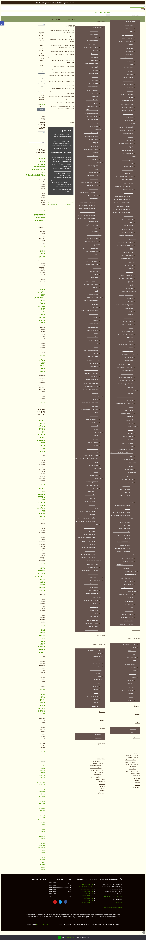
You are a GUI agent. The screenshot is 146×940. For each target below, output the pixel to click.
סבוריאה (43, 822)
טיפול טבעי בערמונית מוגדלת (86, 884)
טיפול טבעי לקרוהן (42, 254)
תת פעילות (43, 869)
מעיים (43, 817)
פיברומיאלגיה (40, 845)
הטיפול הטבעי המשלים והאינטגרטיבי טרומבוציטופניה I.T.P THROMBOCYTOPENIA (35, 167)
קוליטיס (43, 857)
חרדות (42, 789)
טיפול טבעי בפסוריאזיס (87, 891)
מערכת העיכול (41, 820)
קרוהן (43, 862)
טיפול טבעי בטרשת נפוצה (87, 890)
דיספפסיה (43, 780)
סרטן (43, 834)
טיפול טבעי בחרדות (88, 899)
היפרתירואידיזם (41, 782)
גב (39, 775)
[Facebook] (65, 902)
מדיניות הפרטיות (70, 937)
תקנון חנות (69, 924)
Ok (60, 937)
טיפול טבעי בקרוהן (88, 897)
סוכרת (43, 829)
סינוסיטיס (43, 831)
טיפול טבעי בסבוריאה (88, 893)
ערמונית (43, 839)
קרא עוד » (42, 210)
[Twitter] (60, 902)
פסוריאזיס (41, 848)
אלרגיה (43, 766)
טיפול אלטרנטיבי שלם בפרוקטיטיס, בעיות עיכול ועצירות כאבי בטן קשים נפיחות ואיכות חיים (39, 306)
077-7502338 (56, 3)
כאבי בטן (42, 803)
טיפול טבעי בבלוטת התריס (87, 895)
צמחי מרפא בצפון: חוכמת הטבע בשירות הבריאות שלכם (41, 704)
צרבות (41, 855)
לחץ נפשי (42, 810)
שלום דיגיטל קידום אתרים (42, 924)
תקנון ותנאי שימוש (77, 924)
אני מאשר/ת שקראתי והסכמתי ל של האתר (41, 100)
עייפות (43, 836)
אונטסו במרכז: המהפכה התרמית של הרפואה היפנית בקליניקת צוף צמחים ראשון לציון (41, 504)
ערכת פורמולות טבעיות (42, 118)
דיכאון (43, 777)
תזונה (42, 864)
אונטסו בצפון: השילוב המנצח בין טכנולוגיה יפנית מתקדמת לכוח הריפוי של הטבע (41, 436)
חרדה (39, 787)
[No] (144, 937)
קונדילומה (42, 859)
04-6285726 (40, 3)
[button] (2, 23)
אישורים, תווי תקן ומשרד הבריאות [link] (113, 908)
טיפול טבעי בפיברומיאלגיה (87, 902)
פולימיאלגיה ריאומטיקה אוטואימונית (39, 218)
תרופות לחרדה (42, 867)
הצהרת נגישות (62, 924)
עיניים (40, 836)
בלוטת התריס (43, 774)
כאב (40, 801)
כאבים (43, 806)
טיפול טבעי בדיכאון (88, 900)
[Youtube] (55, 902)
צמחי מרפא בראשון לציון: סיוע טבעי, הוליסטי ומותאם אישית (41, 641)
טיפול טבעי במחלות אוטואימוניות (85, 888)
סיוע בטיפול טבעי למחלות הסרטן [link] (85, 886)
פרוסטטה (43, 852)
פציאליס (43, 850)
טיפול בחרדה (42, 791)
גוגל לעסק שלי (118, 902)
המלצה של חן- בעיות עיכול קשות (42, 366)
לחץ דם (40, 808)
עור (40, 834)
